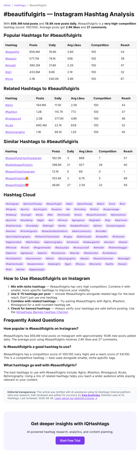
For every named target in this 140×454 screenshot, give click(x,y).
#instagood (13, 118)
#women (109, 242)
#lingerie (11, 209)
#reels (78, 214)
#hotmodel (64, 214)
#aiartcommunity (81, 231)
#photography (15, 132)
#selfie (109, 263)
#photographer (67, 258)
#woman (11, 231)
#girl (8, 72)
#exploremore (35, 263)
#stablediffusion (79, 225)
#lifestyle (11, 247)
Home (7, 5)
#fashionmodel (14, 263)
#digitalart (94, 220)
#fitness (62, 220)
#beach (84, 258)
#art (51, 220)
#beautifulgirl (53, 203)
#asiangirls (54, 263)
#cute (9, 125)
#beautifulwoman (103, 258)
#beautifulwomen (96, 214)
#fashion (11, 112)
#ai (68, 209)
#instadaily (32, 225)
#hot (122, 203)
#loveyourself (81, 247)
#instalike (101, 231)
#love (9, 79)
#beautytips (62, 247)
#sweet (122, 263)
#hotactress (58, 253)
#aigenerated (13, 242)
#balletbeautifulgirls (19, 165)
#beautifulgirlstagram (20, 171)
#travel (25, 247)
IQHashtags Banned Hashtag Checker (42, 312)
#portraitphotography (18, 236)
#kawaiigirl (124, 258)
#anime (20, 269)
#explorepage (111, 209)
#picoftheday (84, 203)
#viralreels (73, 242)
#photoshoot (118, 214)
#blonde (74, 253)
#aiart (69, 203)
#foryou (80, 263)
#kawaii (123, 242)
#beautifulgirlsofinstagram (23, 158)
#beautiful (12, 52)
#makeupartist (91, 242)
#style (39, 214)
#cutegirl (26, 214)
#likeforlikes (33, 242)
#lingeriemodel (42, 247)
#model (10, 65)
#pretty (25, 209)
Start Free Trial (70, 440)
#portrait (11, 220)
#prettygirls (40, 209)
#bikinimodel (84, 236)
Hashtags (20, 5)
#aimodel (99, 247)
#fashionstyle (13, 225)
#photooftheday (32, 203)
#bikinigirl (48, 225)
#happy (68, 236)
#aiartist (42, 253)
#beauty (11, 58)
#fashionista (91, 253)
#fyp (107, 220)
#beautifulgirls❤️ (17, 185)
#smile (62, 225)
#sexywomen (33, 258)
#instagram (12, 203)
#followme (118, 236)
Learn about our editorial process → (76, 398)
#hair (9, 269)
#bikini (100, 203)
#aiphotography (53, 242)
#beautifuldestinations (54, 231)
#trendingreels (28, 231)
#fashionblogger (118, 247)
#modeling (26, 220)
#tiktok (50, 258)
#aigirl (40, 220)
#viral (112, 203)
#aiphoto (11, 253)
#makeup (11, 214)
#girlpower (27, 253)
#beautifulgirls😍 (17, 178)
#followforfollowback (47, 236)
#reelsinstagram (115, 225)
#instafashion (13, 258)
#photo (98, 225)
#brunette (95, 263)
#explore (57, 209)
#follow (94, 209)
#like (50, 214)
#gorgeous (78, 220)
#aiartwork (121, 220)
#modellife (102, 236)
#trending (79, 209)
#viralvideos (109, 253)
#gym (68, 263)
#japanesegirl (36, 269)
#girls (9, 105)
